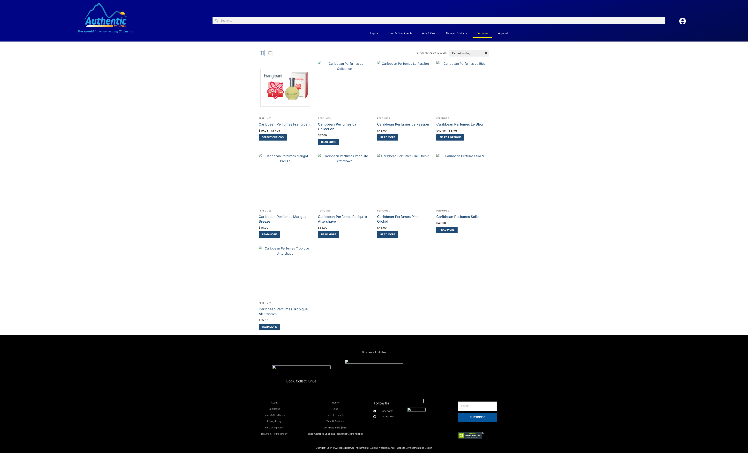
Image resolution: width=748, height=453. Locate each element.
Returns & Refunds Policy (274, 434)
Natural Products (456, 33)
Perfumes (482, 33)
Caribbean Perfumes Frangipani (284, 124)
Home (335, 402)
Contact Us (274, 409)
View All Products (335, 421)
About (274, 402)
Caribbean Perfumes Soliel (457, 217)
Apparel (503, 33)
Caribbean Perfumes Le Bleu (459, 124)
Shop (335, 409)
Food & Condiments (400, 33)
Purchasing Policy (274, 427)
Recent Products (335, 415)
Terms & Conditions (274, 415)
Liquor (374, 33)
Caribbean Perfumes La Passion (403, 124)
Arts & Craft (429, 33)
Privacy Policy (274, 421)
